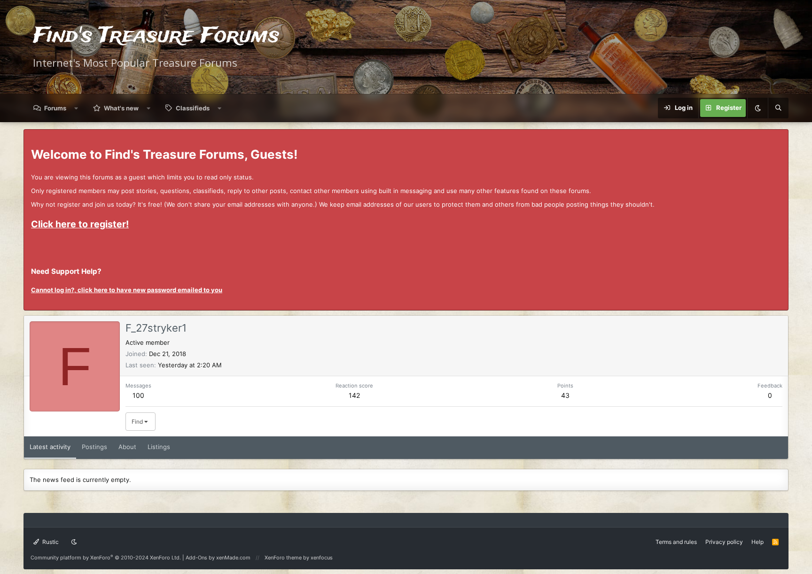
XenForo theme (283, 557)
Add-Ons (196, 557)
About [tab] (127, 446)
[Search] (778, 108)
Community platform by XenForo (106, 557)
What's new (121, 108)
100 (138, 395)
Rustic (50, 541)
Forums (55, 108)
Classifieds (193, 108)
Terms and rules (676, 541)
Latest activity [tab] (50, 446)
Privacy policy (724, 541)
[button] (76, 108)
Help (757, 541)
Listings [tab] (159, 446)
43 (565, 395)
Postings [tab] (94, 446)
